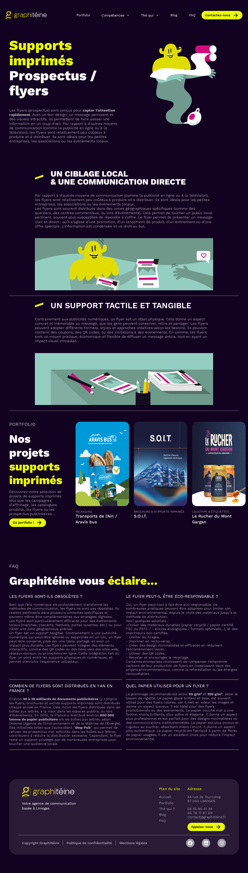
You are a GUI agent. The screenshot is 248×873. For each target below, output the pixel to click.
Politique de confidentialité (89, 843)
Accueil (165, 797)
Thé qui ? (167, 809)
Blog (173, 15)
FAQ (192, 15)
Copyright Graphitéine (40, 843)
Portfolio (83, 15)
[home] (26, 15)
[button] (115, 15)
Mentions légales (133, 843)
